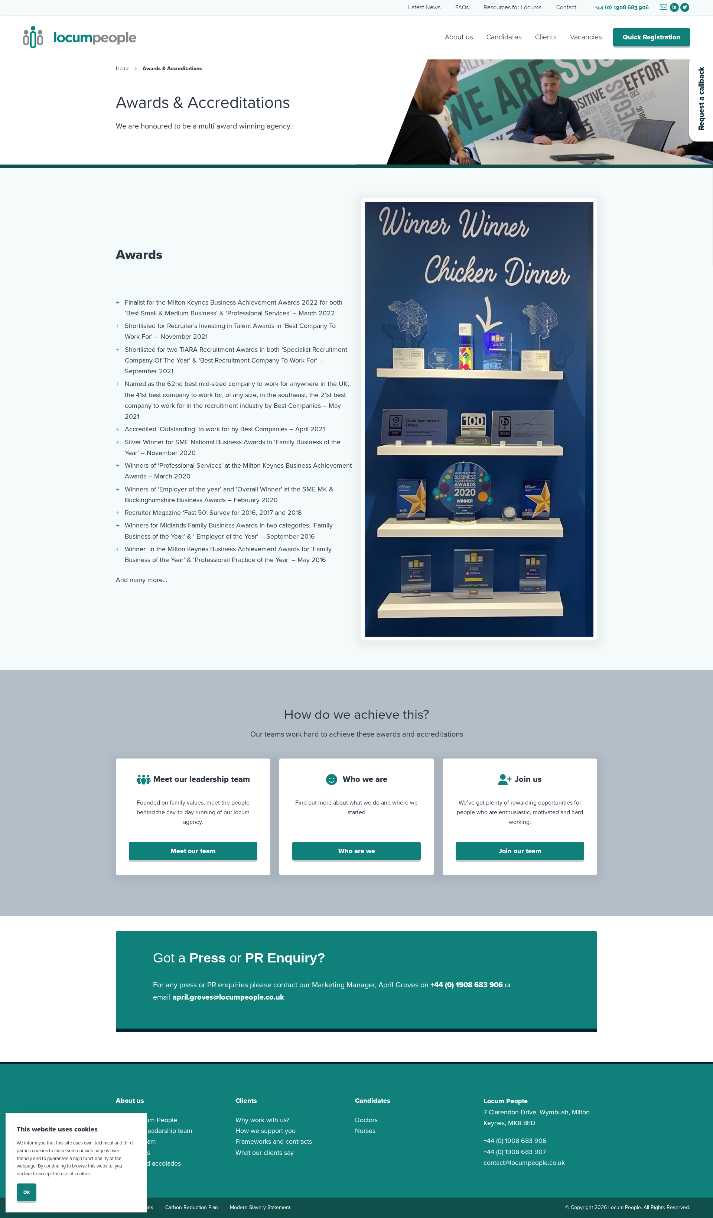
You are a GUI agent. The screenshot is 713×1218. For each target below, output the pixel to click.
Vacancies (586, 37)
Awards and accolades (148, 1163)
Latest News (424, 7)
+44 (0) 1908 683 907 (515, 1152)
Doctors (366, 1120)
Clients (546, 37)
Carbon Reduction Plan (191, 1207)
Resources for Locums (512, 7)
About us (459, 37)
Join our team (520, 851)
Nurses (365, 1131)
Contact (566, 7)
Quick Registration (651, 37)
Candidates (504, 37)
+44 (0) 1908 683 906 (622, 7)
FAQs (462, 7)
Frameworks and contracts (273, 1141)
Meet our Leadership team (154, 1131)
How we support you (265, 1131)
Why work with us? (262, 1120)
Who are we (356, 851)
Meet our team (193, 851)
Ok (26, 1192)
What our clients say (264, 1152)
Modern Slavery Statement (260, 1207)
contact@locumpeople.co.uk (524, 1162)
